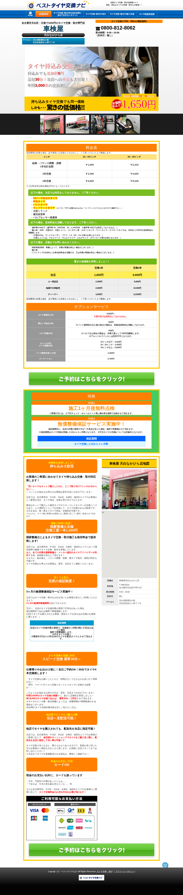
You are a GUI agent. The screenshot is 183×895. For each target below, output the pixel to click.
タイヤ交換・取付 (104, 871)
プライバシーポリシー (125, 871)
